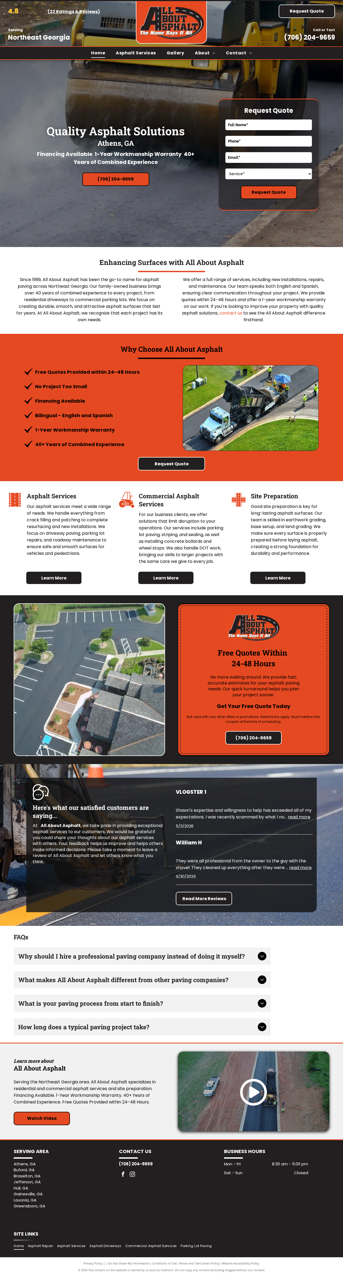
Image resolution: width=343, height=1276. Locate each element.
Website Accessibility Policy (240, 1263)
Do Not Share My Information (128, 1263)
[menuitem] (98, 53)
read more (299, 817)
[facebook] (123, 1175)
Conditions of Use (164, 1263)
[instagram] (132, 1175)
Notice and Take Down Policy (199, 1263)
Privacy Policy (93, 1263)
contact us (230, 313)
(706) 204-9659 (309, 37)
